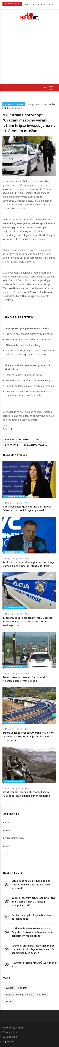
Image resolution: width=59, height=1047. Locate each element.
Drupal (19, 1027)
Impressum (8, 1041)
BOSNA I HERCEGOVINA (13, 104)
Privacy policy (9, 1032)
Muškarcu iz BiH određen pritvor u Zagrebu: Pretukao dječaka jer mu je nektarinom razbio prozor (32, 932)
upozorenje (11, 445)
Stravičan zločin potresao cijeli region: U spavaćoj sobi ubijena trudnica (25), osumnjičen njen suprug (33, 949)
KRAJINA (7, 830)
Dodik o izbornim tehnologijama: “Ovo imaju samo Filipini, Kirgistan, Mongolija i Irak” (33, 901)
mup (37, 439)
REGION (6, 846)
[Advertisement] (29, 53)
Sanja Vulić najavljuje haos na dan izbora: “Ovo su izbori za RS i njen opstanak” (30, 884)
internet (24, 439)
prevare (9, 439)
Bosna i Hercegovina (35, 445)
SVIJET (6, 854)
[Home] (29, 15)
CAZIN (6, 822)
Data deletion (9, 1036)
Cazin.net (7, 429)
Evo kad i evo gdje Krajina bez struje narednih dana (32, 917)
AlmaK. (6, 107)
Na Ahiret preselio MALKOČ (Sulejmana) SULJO (34, 964)
